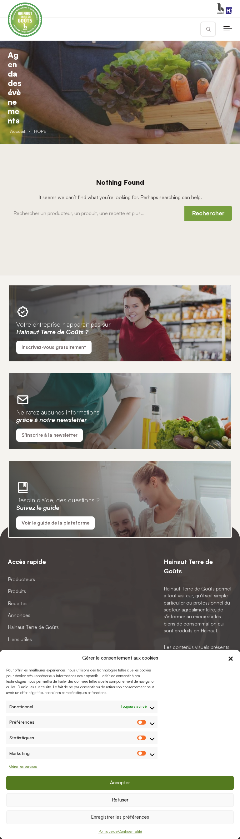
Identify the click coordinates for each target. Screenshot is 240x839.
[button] (231, 658)
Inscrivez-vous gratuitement (54, 347)
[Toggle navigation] (227, 29)
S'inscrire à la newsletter (50, 435)
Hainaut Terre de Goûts (33, 627)
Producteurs (21, 579)
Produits (17, 591)
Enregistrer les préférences (120, 817)
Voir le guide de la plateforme (55, 523)
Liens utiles (20, 639)
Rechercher (208, 213)
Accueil (17, 131)
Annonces (19, 615)
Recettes (18, 603)
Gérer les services (23, 766)
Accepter (120, 783)
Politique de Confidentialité (120, 831)
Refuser (120, 800)
